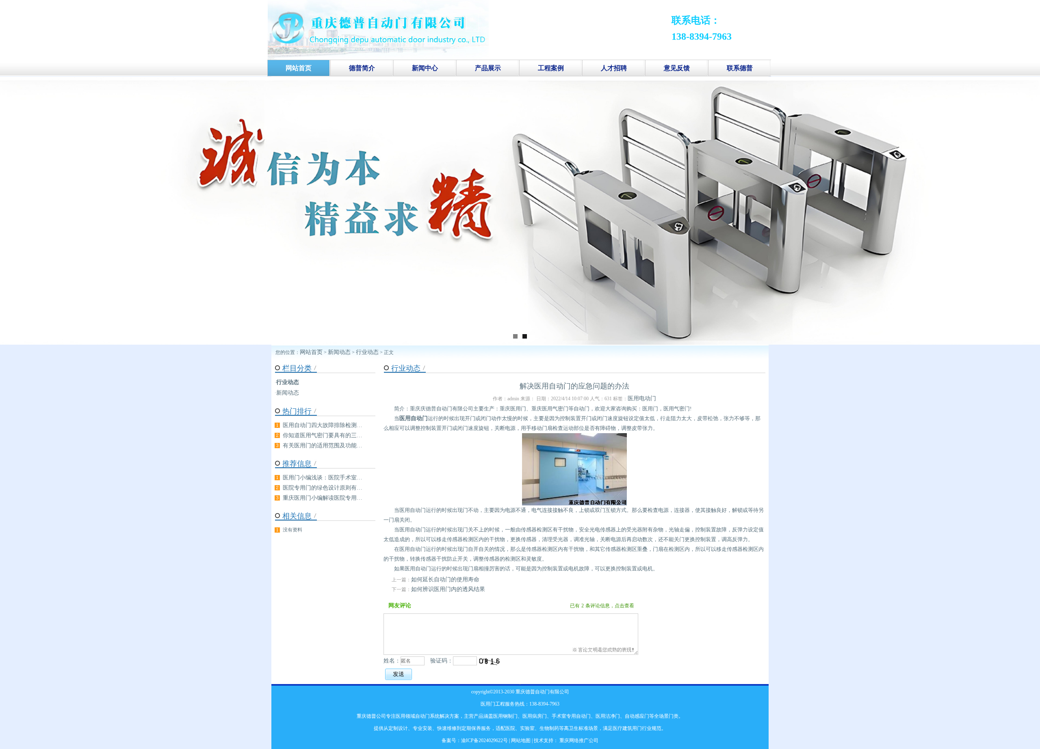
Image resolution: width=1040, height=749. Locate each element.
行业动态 (367, 352)
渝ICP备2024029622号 (484, 740)
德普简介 (362, 68)
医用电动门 (642, 398)
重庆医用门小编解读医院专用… (322, 498)
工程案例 (551, 68)
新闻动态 (339, 352)
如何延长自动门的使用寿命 (445, 579)
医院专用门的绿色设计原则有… (322, 488)
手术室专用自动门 (571, 716)
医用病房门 (534, 716)
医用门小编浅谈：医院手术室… (322, 478)
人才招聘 (614, 68)
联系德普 (740, 68)
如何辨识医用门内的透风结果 (448, 589)
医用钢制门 (505, 716)
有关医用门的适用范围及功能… (322, 445)
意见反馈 (677, 68)
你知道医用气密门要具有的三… (322, 435)
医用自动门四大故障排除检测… (322, 425)
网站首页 (311, 352)
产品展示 (488, 68)
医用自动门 (413, 418)
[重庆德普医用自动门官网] (378, 58)
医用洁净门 (608, 716)
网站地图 (521, 740)
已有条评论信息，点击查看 (602, 606)
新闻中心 (425, 68)
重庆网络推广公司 (578, 740)
